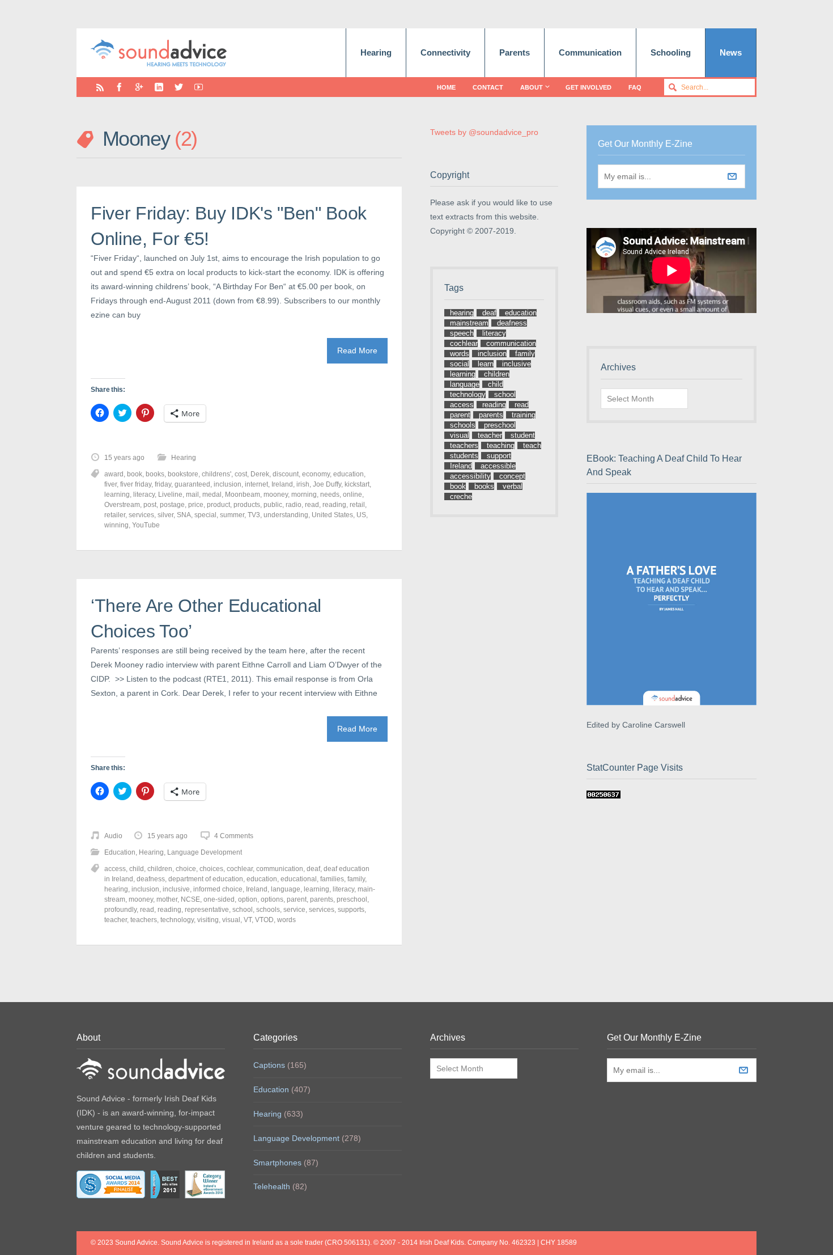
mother (166, 899)
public (273, 505)
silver (165, 515)
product (218, 505)
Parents (514, 52)
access (115, 869)
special (205, 515)
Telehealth (271, 1186)
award (114, 474)
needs (329, 494)
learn (486, 363)
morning (304, 494)
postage (172, 505)
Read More (357, 350)
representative (207, 910)
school (242, 910)
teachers (143, 920)
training (524, 415)
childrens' (216, 474)
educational (298, 879)
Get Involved (588, 87)
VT (248, 920)
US (361, 515)
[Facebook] (119, 87)
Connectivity (445, 52)
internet (256, 484)
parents (321, 899)
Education (119, 852)
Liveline (170, 494)
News (731, 52)
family (356, 879)
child (136, 869)
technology (177, 920)
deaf (313, 869)
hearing (116, 889)
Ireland (282, 484)
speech (462, 333)
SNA (184, 515)
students (464, 455)
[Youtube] (199, 87)
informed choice (218, 889)
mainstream (469, 323)
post (149, 505)
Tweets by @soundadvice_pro (484, 132)
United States (332, 515)
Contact (488, 87)
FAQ (634, 87)
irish (302, 484)
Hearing (376, 52)
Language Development (204, 852)
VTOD (264, 920)
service (294, 910)
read (312, 505)
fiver (110, 484)
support (499, 455)
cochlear (240, 869)
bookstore (183, 474)
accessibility (470, 476)
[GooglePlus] (139, 87)
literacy (144, 494)
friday (163, 484)
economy (316, 474)
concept (512, 476)
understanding (286, 515)
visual (231, 920)
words (286, 920)
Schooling (671, 52)
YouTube (146, 525)
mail (192, 494)
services (141, 515)
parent (297, 899)
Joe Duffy (327, 484)
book (134, 474)
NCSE (190, 899)
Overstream (122, 505)
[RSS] (100, 87)
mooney (276, 494)
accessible (498, 466)
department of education (205, 879)
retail (357, 505)
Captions (269, 1065)
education (348, 474)
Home (446, 87)
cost (241, 474)
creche (461, 496)
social (459, 363)
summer (232, 515)
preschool (352, 899)
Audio (113, 836)
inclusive (176, 889)
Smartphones (277, 1162)
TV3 (254, 515)
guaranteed (192, 484)
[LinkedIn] (159, 87)
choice (186, 869)
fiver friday (135, 484)
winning (116, 525)
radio (293, 505)
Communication (590, 52)
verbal (512, 486)
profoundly (120, 910)
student (523, 435)
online (352, 494)
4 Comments (233, 836)
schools (268, 910)
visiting (208, 920)
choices (211, 869)
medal (212, 494)
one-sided (219, 899)
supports (351, 910)
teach (532, 445)
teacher (115, 920)
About (531, 87)
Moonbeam (242, 494)
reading (334, 505)
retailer (114, 515)
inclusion (227, 484)
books (155, 474)
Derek (259, 474)
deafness (151, 879)
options (272, 899)
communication (279, 869)
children (159, 869)
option (247, 899)
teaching (501, 445)
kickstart (357, 484)
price (195, 505)
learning (117, 494)
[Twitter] (179, 87)
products (246, 505)
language (285, 889)
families (332, 879)
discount (286, 474)
